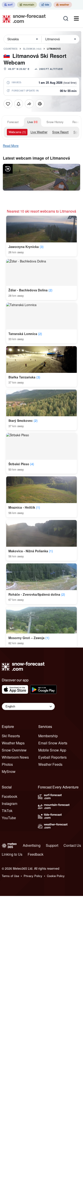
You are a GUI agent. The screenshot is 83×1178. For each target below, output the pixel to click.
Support (52, 845)
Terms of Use (10, 876)
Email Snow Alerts (52, 742)
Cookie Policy (56, 876)
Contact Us (72, 845)
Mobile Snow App (52, 750)
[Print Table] (39, 103)
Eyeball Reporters (52, 757)
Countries (11, 48)
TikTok (7, 810)
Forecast (13, 122)
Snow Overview (14, 750)
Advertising (32, 845)
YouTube (9, 817)
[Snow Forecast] (23, 18)
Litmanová (54, 48)
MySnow (8, 771)
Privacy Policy (33, 876)
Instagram (9, 803)
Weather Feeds (50, 764)
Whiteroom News (15, 757)
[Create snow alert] (18, 103)
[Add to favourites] (8, 103)
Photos (7, 764)
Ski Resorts (11, 735)
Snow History (55, 122)
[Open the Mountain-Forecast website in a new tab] (27, 5)
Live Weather (39, 132)
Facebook (9, 796)
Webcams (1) (17, 132)
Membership (48, 735)
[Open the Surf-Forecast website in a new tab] (8, 5)
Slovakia (32, 48)
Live (30, 122)
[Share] (29, 103)
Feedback (35, 854)
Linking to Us (12, 854)
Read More (11, 145)
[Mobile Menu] (76, 18)
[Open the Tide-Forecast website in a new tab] (45, 5)
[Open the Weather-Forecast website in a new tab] (63, 5)
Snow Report (60, 132)
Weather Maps (13, 742)
